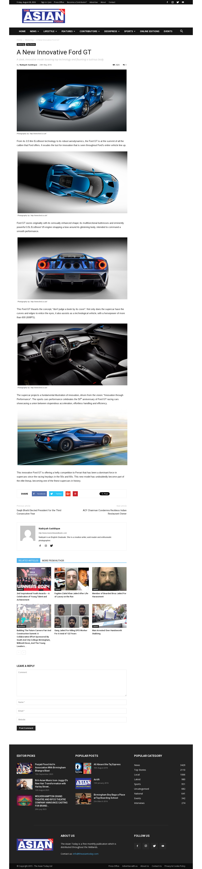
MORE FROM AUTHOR (53, 560)
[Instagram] (172, 2)
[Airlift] (83, 783)
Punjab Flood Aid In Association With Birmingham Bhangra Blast (50, 767)
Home (22, 31)
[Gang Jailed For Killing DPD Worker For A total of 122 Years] (71, 616)
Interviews (139, 803)
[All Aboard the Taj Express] (83, 768)
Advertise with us (129, 866)
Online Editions (149, 31)
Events (168, 31)
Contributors (88, 31)
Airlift (96, 779)
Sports (128, 31)
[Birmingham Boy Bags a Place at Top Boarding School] (83, 798)
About (103, 2)
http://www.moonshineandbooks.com (53, 533)
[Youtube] (183, 2)
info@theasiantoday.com (85, 853)
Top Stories (31, 44)
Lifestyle (49, 31)
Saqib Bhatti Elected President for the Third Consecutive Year (39, 512)
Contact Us (157, 866)
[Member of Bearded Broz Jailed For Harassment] (109, 579)
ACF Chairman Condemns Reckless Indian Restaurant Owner (105, 512)
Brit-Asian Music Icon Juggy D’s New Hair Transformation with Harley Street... (51, 783)
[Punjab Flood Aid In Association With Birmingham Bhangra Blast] (25, 768)
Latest (57, 589)
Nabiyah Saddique (28, 65)
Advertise (94, 2)
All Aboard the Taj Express (107, 764)
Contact (112, 2)
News (33, 31)
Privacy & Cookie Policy (175, 866)
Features (67, 31)
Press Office (59, 2)
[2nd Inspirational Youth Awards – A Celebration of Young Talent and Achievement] (34, 579)
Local (137, 774)
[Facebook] (167, 2)
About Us (144, 866)
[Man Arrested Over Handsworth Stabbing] (109, 616)
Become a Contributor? (77, 2)
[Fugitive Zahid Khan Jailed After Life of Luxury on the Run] (71, 579)
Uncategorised (141, 788)
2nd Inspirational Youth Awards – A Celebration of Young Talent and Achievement (33, 596)
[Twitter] (177, 2)
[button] (181, 31)
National (138, 793)
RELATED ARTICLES (28, 560)
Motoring (29, 40)
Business (21, 626)
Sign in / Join (46, 2)
